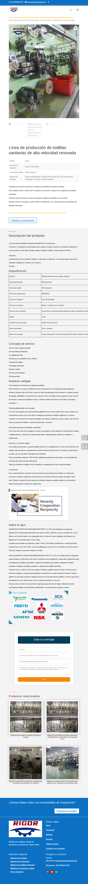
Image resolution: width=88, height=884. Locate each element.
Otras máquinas (17, 872)
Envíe (44, 679)
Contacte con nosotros (55, 848)
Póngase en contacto (67, 811)
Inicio (11, 17)
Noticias (49, 835)
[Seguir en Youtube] (52, 872)
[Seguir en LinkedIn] (56, 872)
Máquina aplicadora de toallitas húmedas (56, 17)
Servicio (49, 839)
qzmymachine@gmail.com (66, 861)
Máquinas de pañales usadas (27, 213)
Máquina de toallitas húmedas (27, 17)
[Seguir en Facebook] (47, 872)
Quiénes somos (52, 844)
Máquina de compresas (20, 861)
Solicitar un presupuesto (22, 220)
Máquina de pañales (19, 858)
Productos (50, 830)
